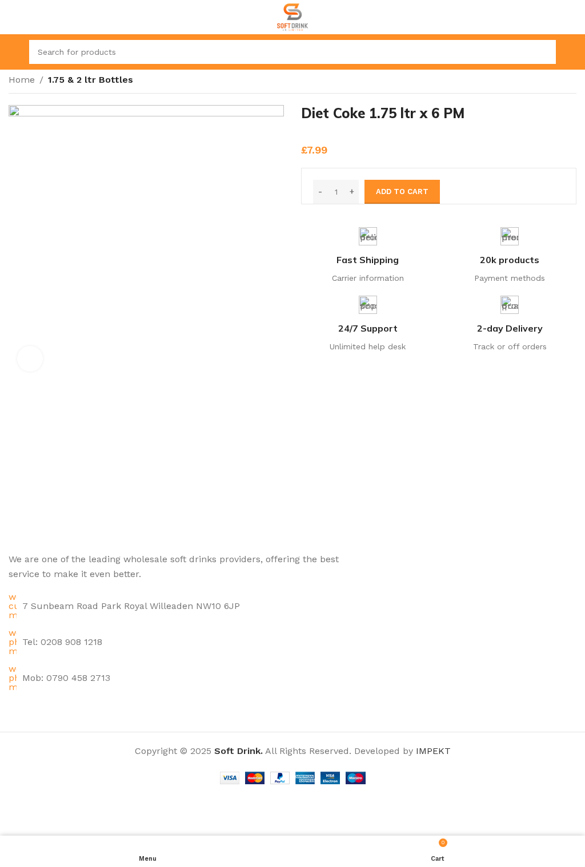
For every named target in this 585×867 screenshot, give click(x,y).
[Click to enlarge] (30, 359)
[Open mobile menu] (13, 52)
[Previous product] (548, 81)
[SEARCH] (544, 52)
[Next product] (570, 81)
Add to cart (402, 191)
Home (22, 79)
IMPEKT (433, 750)
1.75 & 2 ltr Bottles (90, 79)
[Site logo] (293, 16)
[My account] (572, 52)
